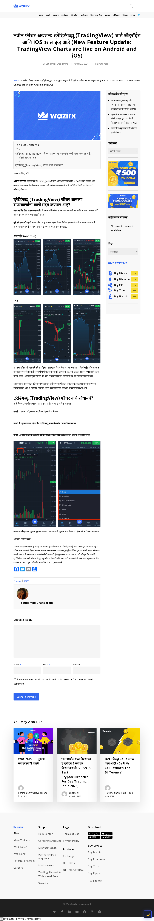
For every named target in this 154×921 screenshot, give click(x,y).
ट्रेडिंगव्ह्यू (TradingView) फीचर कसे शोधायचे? (39, 165)
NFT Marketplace (73, 870)
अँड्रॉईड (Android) (28, 157)
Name (17, 664)
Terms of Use (71, 834)
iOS (21, 161)
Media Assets (46, 865)
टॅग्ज (110, 244)
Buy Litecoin (95, 881)
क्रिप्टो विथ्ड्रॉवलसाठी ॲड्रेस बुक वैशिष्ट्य (124, 130)
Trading (17, 581)
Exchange (68, 856)
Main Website (22, 840)
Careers (18, 867)
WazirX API (20, 854)
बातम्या (26, 581)
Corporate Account (49, 840)
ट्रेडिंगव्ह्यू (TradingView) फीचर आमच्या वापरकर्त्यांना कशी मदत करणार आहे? (53, 153)
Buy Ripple (94, 873)
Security (43, 883)
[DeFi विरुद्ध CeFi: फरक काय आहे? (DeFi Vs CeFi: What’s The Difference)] (120, 765)
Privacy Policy (71, 840)
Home (17, 80)
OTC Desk (69, 863)
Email (46, 664)
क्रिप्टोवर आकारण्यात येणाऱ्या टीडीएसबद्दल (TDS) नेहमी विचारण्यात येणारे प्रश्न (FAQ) (124, 118)
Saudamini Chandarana (57, 63)
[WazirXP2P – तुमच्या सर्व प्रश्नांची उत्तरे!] (33, 765)
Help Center (45, 834)
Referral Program (24, 860)
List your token (47, 847)
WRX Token (20, 847)
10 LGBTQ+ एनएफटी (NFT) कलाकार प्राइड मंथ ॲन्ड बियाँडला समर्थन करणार (123, 105)
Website (76, 664)
